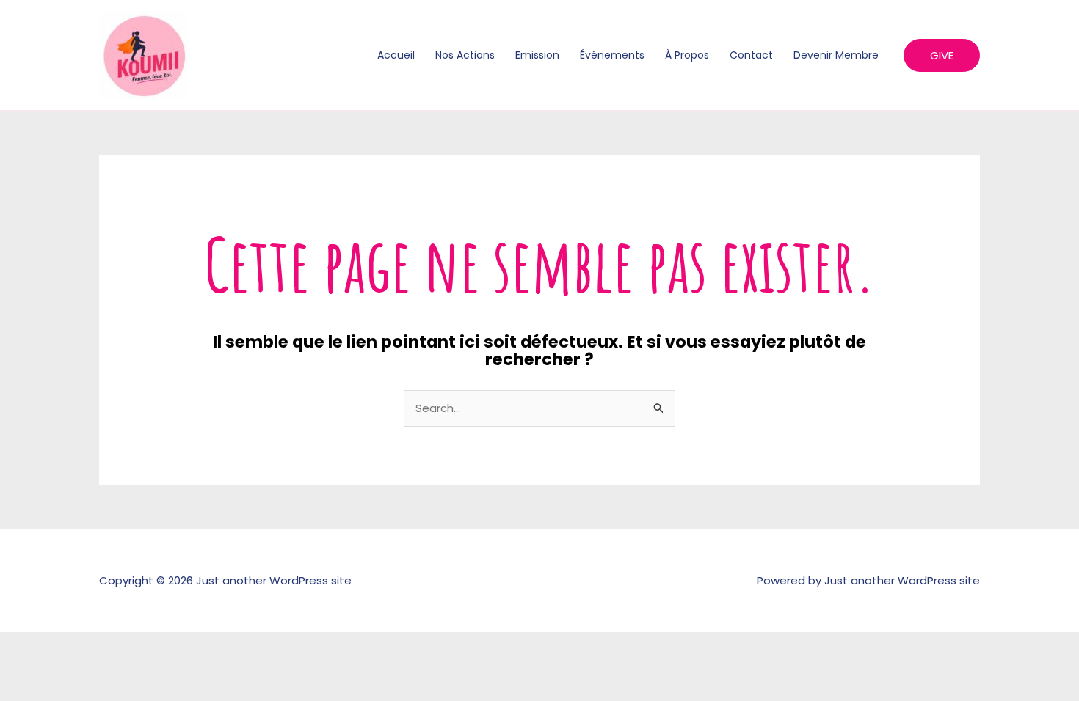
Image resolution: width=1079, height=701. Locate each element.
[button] (942, 55)
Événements (612, 55)
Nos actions (465, 55)
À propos (687, 55)
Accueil (396, 55)
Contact (751, 55)
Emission (537, 55)
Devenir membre (836, 55)
